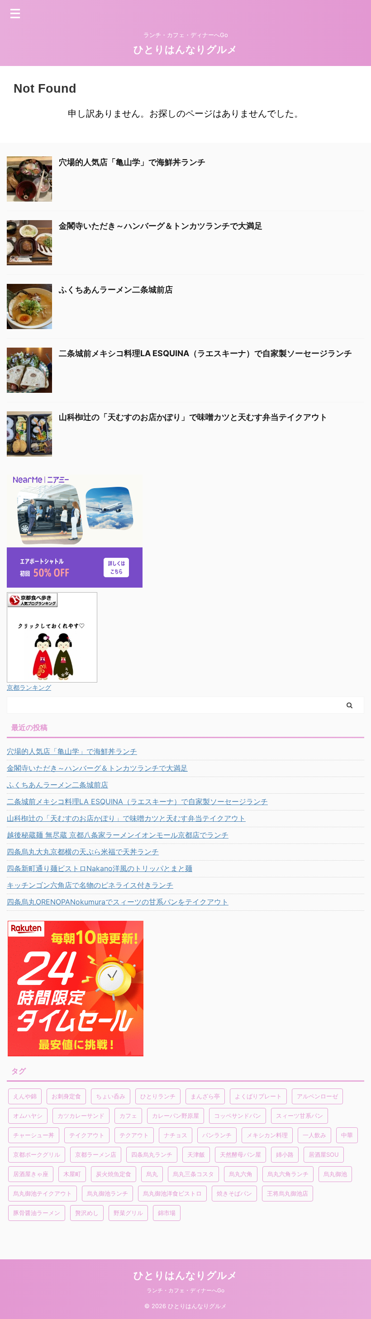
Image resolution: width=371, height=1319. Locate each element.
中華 (347, 1135)
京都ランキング (29, 687)
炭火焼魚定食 (113, 1174)
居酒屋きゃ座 (30, 1174)
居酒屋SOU (324, 1154)
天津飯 (196, 1154)
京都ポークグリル (36, 1154)
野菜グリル (128, 1212)
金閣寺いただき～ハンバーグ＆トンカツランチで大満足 (160, 226)
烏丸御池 (335, 1174)
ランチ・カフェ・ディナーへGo (185, 1290)
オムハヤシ (28, 1115)
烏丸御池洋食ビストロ (172, 1193)
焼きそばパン (234, 1193)
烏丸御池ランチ (107, 1193)
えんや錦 (25, 1096)
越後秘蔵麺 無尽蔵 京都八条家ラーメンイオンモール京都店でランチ (117, 834)
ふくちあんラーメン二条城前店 (116, 289)
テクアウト (134, 1135)
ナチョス (175, 1135)
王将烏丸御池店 (287, 1193)
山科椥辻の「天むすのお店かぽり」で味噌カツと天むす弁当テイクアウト (193, 417)
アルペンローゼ (317, 1096)
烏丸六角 (240, 1174)
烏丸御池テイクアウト (42, 1193)
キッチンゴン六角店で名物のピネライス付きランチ (90, 885)
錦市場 (167, 1212)
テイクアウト (87, 1135)
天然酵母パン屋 (240, 1154)
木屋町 (72, 1174)
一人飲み (314, 1135)
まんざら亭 (205, 1096)
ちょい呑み (110, 1096)
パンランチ (217, 1135)
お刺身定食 (66, 1096)
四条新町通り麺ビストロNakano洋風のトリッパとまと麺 (99, 868)
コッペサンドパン (237, 1115)
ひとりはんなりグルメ (185, 49)
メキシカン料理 (267, 1135)
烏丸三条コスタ (193, 1174)
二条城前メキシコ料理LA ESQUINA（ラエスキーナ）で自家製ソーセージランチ (205, 353)
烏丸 (152, 1174)
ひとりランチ (158, 1096)
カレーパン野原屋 (175, 1115)
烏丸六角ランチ (288, 1174)
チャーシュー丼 (33, 1135)
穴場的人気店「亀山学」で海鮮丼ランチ (132, 162)
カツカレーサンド (81, 1115)
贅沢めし (87, 1212)
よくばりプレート (258, 1096)
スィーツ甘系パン (299, 1115)
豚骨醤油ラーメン (36, 1212)
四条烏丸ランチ (151, 1154)
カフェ (128, 1115)
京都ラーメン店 (95, 1154)
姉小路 (285, 1154)
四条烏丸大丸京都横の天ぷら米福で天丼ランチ (83, 851)
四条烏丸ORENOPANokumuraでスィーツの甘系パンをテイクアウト (117, 901)
